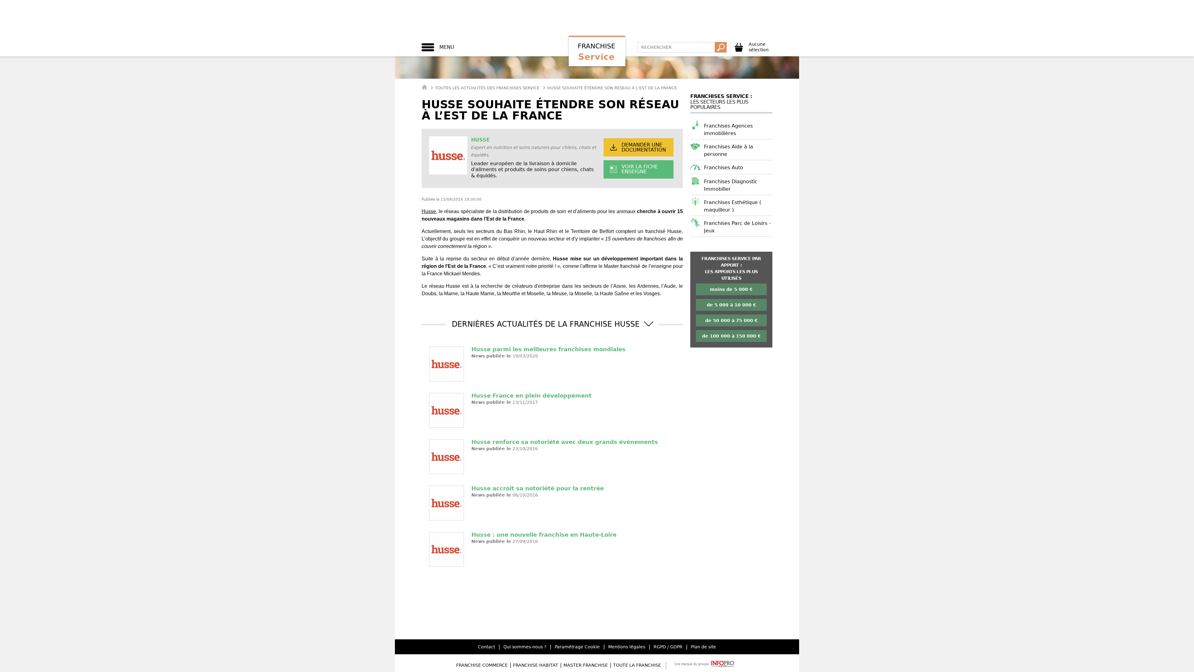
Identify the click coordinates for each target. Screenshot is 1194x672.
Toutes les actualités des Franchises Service (487, 88)
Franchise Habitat (535, 665)
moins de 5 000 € (731, 289)
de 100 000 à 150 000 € (731, 336)
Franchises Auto (723, 167)
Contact (486, 646)
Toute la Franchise (637, 665)
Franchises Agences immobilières (728, 129)
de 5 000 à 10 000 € (731, 304)
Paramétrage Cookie (577, 646)
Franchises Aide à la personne (728, 150)
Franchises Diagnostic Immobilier (730, 185)
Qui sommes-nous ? (524, 646)
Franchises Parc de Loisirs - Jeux (737, 227)
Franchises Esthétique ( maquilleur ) (732, 206)
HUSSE (480, 140)
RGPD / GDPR (668, 646)
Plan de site (703, 646)
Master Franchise (585, 665)
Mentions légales (626, 646)
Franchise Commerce (482, 665)
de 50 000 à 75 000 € (731, 320)
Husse (429, 211)
